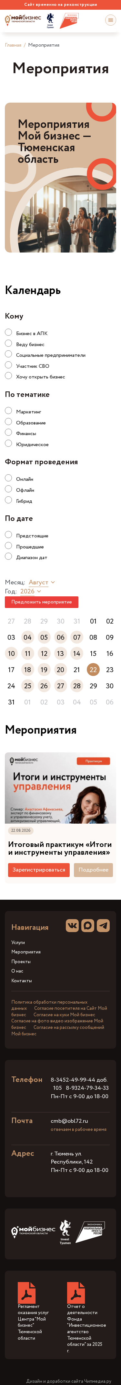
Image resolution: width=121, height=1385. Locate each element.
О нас (17, 971)
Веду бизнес (30, 344)
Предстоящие (32, 536)
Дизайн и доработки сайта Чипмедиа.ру (68, 1382)
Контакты (21, 981)
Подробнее (93, 870)
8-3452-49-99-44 (73, 1080)
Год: (11, 591)
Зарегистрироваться (39, 870)
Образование (31, 423)
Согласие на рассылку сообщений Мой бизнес (57, 1030)
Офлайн (25, 490)
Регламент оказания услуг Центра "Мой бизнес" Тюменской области (33, 1322)
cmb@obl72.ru (69, 1121)
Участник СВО (32, 366)
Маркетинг (28, 412)
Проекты (21, 962)
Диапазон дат (31, 557)
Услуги (18, 943)
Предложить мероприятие (41, 602)
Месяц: (15, 582)
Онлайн (24, 479)
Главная (13, 45)
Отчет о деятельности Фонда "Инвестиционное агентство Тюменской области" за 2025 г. (86, 1328)
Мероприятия (26, 952)
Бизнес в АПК (32, 333)
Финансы (26, 433)
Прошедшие (30, 547)
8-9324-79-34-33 (87, 1088)
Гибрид (24, 501)
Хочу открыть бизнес (40, 377)
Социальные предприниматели (51, 355)
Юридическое (32, 444)
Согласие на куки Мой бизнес (64, 1015)
